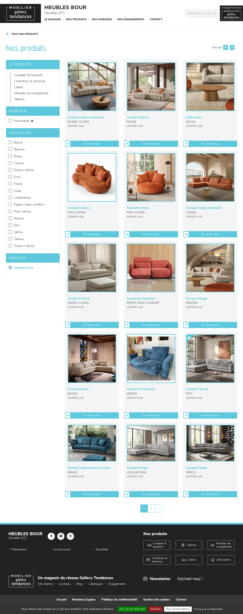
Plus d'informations (178, 609)
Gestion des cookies (156, 599)
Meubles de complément (31, 93)
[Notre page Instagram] (70, 536)
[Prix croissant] (225, 47)
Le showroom (61, 549)
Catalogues (96, 584)
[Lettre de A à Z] (231, 47)
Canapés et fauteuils (28, 75)
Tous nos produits (24, 34)
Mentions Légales (84, 599)
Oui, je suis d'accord (132, 609)
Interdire (155, 609)
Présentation (19, 549)
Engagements (117, 584)
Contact (156, 19)
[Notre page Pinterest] (60, 536)
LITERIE (18, 87)
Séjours (19, 99)
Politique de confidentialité (119, 599)
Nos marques (102, 19)
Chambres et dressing (29, 81)
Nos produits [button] (76, 19)
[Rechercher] (215, 13)
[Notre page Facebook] (51, 536)
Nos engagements (130, 19)
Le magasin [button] (52, 19)
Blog (80, 584)
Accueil (61, 599)
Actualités (102, 549)
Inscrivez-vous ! (190, 578)
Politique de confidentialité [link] (208, 609)
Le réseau (65, 584)
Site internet (45, 584)
